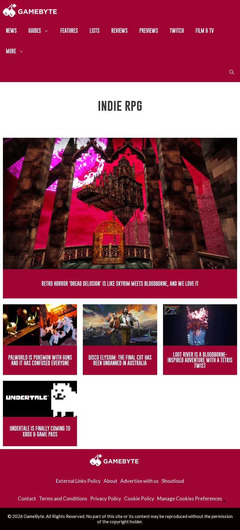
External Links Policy (78, 481)
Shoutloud (173, 481)
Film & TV (205, 31)
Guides (34, 31)
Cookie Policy (139, 498)
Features (69, 31)
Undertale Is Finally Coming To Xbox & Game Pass (40, 431)
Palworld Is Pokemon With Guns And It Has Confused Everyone (40, 360)
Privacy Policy (105, 498)
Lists (95, 31)
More (11, 51)
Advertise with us (139, 481)
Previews (148, 31)
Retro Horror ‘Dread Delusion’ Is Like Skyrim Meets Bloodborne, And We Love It (120, 284)
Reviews (119, 31)
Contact (27, 498)
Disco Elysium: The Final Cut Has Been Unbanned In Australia (120, 360)
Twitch (177, 31)
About (110, 481)
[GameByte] (30, 10)
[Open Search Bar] (232, 72)
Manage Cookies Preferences (189, 498)
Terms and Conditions (63, 498)
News (11, 31)
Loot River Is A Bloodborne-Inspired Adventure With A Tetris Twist (199, 360)
